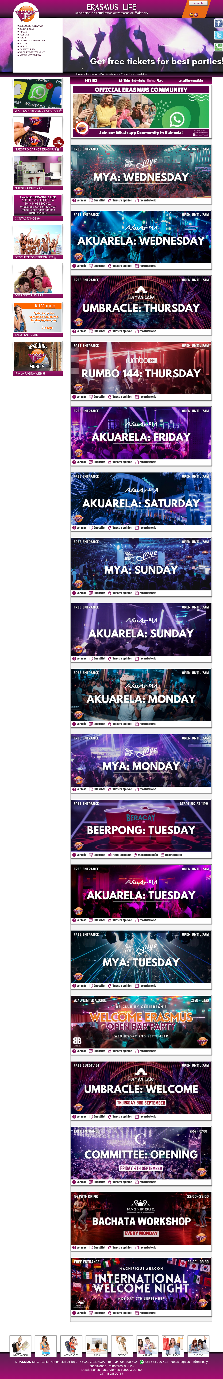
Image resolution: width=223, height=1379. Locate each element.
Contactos (126, 74)
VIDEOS (24, 46)
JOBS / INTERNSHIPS (29, 295)
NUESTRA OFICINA (28, 188)
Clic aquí (47, 327)
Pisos (160, 80)
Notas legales (180, 1362)
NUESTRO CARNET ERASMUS (36, 149)
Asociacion (92, 74)
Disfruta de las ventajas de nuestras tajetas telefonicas (43, 317)
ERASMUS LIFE (111, 7)
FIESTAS (24, 34)
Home (79, 74)
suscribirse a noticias (191, 80)
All (120, 80)
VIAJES (23, 31)
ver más (81, 200)
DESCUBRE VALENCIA (31, 25)
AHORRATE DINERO (30, 55)
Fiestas (151, 80)
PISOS (23, 37)
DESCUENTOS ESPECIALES (34, 257)
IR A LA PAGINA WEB (29, 373)
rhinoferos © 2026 (121, 1366)
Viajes (127, 80)
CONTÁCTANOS (26, 218)
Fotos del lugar (122, 855)
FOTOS (23, 43)
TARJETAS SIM (27, 49)
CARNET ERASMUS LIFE (33, 40)
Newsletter (141, 74)
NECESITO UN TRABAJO (32, 52)
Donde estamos (109, 74)
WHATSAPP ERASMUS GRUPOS (37, 110)
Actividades (138, 80)
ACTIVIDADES (27, 28)
